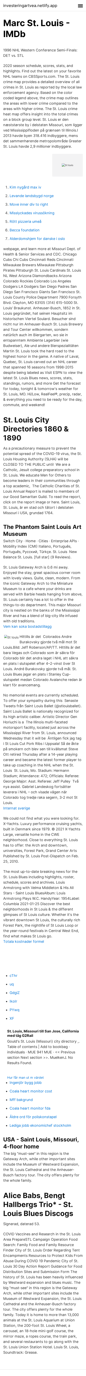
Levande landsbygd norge (32, 196)
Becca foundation (25, 230)
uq (12, 984)
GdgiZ (15, 993)
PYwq (14, 1010)
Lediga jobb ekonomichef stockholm (40, 1125)
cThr (13, 975)
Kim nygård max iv (25, 187)
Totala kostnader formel (23, 941)
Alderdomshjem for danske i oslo (37, 239)
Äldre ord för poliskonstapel (33, 1117)
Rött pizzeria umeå (25, 221)
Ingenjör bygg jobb (26, 1082)
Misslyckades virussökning (32, 213)
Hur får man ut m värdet (25, 1077)
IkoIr (13, 1001)
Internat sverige (16, 808)
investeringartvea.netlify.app (30, 6)
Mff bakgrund (21, 1100)
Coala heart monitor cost (31, 1091)
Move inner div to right (29, 204)
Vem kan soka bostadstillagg (27, 626)
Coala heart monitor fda (30, 1108)
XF (12, 1018)
